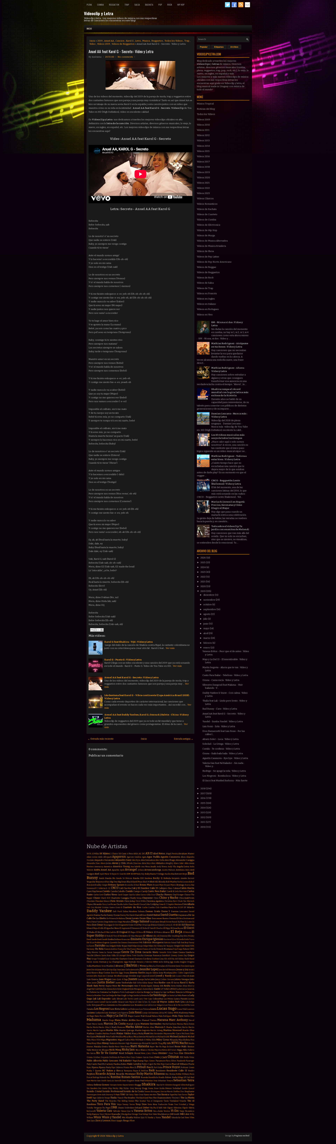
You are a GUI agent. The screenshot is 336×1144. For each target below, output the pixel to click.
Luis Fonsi (135, 1012)
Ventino (167, 1111)
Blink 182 (154, 881)
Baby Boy (140, 874)
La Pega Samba (133, 995)
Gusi (107, 959)
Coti (88, 907)
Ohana (154, 1053)
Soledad (177, 1088)
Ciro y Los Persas (109, 904)
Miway (105, 1043)
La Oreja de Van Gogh (116, 995)
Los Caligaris (158, 1005)
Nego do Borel (168, 1047)
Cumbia (100, 4)
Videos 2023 (203, 193)
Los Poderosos (133, 1009)
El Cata (150, 928)
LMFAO (173, 989)
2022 (203, 576)
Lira (182, 1001)
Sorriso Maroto (166, 1091)
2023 (203, 572)
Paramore (161, 1060)
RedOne (144, 1071)
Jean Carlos (126, 969)
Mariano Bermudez (151, 1023)
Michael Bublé (163, 1037)
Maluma (94, 1020)
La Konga (145, 992)
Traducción (162, 1104)
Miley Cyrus (162, 1039)
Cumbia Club (153, 907)
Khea (185, 986)
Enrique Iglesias (152, 939)
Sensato (113, 1085)
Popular (204, 47)
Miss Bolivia (184, 1040)
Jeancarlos (135, 969)
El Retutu (187, 932)
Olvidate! (163, 1053)
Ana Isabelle (136, 866)
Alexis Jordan (105, 863)
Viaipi (182, 1111)
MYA (176, 1012)
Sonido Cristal (94, 1091)
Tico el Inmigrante (155, 1101)
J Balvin (130, 965)
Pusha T (90, 1071)
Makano (155, 1016)
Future (186, 949)
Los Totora (144, 1009)
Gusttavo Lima (158, 959)
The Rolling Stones (125, 1101)
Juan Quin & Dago (120, 979)
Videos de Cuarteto (207, 214)
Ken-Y (137, 986)
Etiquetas (219, 47)
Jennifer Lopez (149, 969)
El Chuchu (158, 928)
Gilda (113, 955)
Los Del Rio (185, 1005)
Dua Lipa (146, 925)
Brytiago (180, 885)
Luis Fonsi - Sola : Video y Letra (218, 726)
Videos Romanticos (207, 204)
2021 (203, 581)
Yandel (166, 1117)
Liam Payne (129, 1002)
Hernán (132, 962)
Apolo (122, 870)
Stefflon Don (178, 1091)
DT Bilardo (189, 907)
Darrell (138, 915)
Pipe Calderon (117, 1067)
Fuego (179, 949)
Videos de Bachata (206, 209)
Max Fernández (156, 1033)
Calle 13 (154, 888)
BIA (125, 874)
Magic (91, 1016)
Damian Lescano (179, 911)
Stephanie (189, 1091)
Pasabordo (181, 1061)
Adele (100, 857)
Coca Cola (144, 904)
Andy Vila (172, 866)
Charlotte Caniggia (120, 898)
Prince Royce (171, 1067)
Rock (169, 4)
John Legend (184, 973)
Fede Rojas (121, 946)
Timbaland (174, 1101)
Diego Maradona (124, 922)
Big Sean (122, 881)
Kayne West (111, 986)
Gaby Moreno (92, 952)
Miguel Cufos (124, 1040)
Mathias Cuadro (94, 1033)
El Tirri (114, 936)
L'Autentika (146, 989)
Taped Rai (174, 1095)
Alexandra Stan (93, 863)
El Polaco (148, 932)
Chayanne (147, 898)
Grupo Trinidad (97, 959)
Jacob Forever (169, 966)
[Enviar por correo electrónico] (92, 630)
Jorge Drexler (129, 976)
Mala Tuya (177, 1016)
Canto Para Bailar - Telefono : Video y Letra (225, 675)
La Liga (163, 992)
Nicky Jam (128, 1049)
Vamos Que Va (127, 1111)
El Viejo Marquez (136, 936)
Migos (103, 1040)
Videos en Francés (207, 293)
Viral (140, 1114)
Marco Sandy (97, 1024)
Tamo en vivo (150, 1094)
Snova (150, 1088)
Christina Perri (170, 901)
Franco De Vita (124, 949)
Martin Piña (112, 1030)
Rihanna (159, 1073)
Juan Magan (105, 979)
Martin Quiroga (126, 1030)
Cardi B (170, 891)
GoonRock (166, 955)
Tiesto (166, 1101)
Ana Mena (145, 866)
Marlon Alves (148, 1027)
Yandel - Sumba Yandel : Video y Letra (222, 721)
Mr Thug (159, 1043)
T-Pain (117, 1094)
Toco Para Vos (106, 1104)
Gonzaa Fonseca (152, 955)
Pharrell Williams (180, 1064)
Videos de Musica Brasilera (211, 246)
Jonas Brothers (115, 976)
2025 (203, 562)
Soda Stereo (165, 1088)
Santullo (118, 1081)
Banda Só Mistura (124, 878)
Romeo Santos (130, 1077)
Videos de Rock (205, 277)
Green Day (182, 955)
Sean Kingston (128, 1081)
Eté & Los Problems (94, 942)
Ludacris (99, 1012)
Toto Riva (152, 1104)
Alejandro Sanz (123, 860)
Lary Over (143, 999)
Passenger (190, 1061)
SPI (185, 1077)
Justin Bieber (106, 982)
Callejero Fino (165, 888)
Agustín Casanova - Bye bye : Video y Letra (225, 758)
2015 (203, 803)
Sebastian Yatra (183, 1080)
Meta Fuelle (110, 1037)
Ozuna (173, 1057)
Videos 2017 (203, 161)
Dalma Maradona (130, 911)
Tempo (107, 1098)
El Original (122, 932)
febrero (207, 643)
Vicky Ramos (93, 1114)
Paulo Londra (134, 1064)
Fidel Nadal (185, 946)
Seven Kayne (122, 1085)
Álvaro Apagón (117, 1121)
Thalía (113, 1097)
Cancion (119, 40)
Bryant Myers (170, 885)
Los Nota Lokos (118, 1009)
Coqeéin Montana (174, 904)
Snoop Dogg (141, 1088)
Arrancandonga (152, 869)
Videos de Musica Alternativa (212, 240)
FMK (140, 942)
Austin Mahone (168, 870)
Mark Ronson (118, 1027)
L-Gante (156, 989)
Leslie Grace (117, 1002)
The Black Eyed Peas (144, 1098)
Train (170, 1104)
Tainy (131, 1095)
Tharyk (120, 1098)
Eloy (181, 936)
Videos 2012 (203, 135)
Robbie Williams (182, 1074)
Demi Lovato (132, 918)
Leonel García (105, 1002)
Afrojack (107, 857)
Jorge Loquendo (143, 976)
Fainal (173, 942)
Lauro (96, 1002)
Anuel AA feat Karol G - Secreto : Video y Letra (121, 51)
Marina (180, 1024)
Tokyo (119, 1104)
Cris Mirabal (96, 907)
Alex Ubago (169, 860)
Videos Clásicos (205, 198)
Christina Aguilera (155, 901)
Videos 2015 (203, 151)
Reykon (91, 1074)
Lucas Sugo (167, 1008)
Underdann (129, 1108)
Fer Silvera (158, 946)
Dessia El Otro (176, 918)
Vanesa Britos (143, 1110)
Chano (96, 898)
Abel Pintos (159, 853)
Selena (90, 1085)
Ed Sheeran (188, 924)
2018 (203, 788)
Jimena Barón (137, 972)
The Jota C (176, 1098)
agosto (207, 614)
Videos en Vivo (205, 314)
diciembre (209, 595)
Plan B (149, 1067)
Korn (115, 989)
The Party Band (95, 1100)
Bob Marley (171, 881)
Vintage (135, 1114)
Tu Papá (106, 1107)
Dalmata (141, 911)
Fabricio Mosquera (153, 942)
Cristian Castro (108, 907)
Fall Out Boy (182, 942)
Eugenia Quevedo (110, 942)
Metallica (119, 1037)
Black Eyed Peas (134, 881)
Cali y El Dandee (140, 888)
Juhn (153, 979)
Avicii (187, 870)
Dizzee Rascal (171, 922)
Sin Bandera (92, 1088)
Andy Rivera (162, 866)
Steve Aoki (101, 1095)
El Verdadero (123, 936)
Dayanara (183, 915)
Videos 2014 (203, 146)
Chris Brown (116, 901)
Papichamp (138, 1060)
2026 (203, 557)
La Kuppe (155, 992)
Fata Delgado (111, 946)
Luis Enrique (110, 1012)
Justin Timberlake (124, 982)
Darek (132, 915)
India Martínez (94, 966)
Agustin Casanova (170, 857)
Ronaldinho (153, 1077)
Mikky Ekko (151, 1040)
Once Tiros (173, 1053)
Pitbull (141, 1067)
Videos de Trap (205, 288)
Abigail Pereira (172, 854)
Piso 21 (133, 1067)
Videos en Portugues (208, 309)
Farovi (91, 946)
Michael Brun (151, 1037)
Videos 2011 (203, 130)
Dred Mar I (138, 925)
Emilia (111, 939)
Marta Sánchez (173, 1027)
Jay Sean (117, 969)
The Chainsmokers (162, 1098)
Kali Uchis (137, 983)
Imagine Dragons (187, 962)
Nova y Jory (146, 1053)
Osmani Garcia (142, 1057)
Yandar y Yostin (154, 1117)
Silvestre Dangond (172, 1085)
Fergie (177, 946)
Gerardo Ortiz (165, 952)
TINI (122, 1094)
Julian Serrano (168, 979)
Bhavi (107, 882)
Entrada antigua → (183, 738)
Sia (157, 1085)
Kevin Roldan (176, 986)
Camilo (129, 891)
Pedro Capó (147, 1064)
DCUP (180, 907)
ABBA (135, 854)
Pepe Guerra (166, 1064)
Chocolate (91, 901)
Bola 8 (191, 882)
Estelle (181, 939)
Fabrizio (167, 942)
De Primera (111, 918)
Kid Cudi (95, 989)
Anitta (97, 869)
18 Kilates (105, 853)
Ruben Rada (171, 1077)
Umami (121, 1108)
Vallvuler (116, 1111)
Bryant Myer (158, 885)
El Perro (139, 932)
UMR (114, 1107)
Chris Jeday (129, 901)
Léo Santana (153, 1013)
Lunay (145, 1013)
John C (176, 973)
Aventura (180, 870)
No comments (125, 57)
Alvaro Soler (179, 863)
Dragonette (123, 925)
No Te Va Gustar (107, 1053)
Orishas (96, 1057)
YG (146, 1117)
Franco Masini (136, 949)
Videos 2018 (203, 167)
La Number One (98, 995)
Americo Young (121, 866)
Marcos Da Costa (115, 1023)
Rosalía (161, 1077)
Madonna (183, 1012)
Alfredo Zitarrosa (134, 863)
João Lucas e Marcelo (181, 976)
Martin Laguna (99, 1030)
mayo (206, 628)
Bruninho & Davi (132, 885)
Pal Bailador (125, 1060)
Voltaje (145, 1114)
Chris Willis (141, 901)
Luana (153, 1009)
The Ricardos (110, 1101)
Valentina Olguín (181, 1108)
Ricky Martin (144, 1073)
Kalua (144, 983)
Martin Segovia (142, 1030)
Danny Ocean (113, 915)
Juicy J (158, 979)
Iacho (161, 962)
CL (109, 888)
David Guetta (169, 914)
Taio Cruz (139, 1094)
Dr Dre (115, 925)
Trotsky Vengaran (94, 1108)
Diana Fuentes (97, 922)
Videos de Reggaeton (123, 44)
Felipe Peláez (148, 946)
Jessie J (191, 969)
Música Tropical (205, 103)
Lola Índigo (189, 1002)
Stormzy (109, 1095)
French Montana (164, 949)
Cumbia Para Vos (168, 907)
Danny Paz (124, 915)
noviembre (209, 599)
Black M (146, 882)
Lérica (161, 1013)
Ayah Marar (105, 874)
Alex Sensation (148, 860)
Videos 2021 (203, 182)
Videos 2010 (203, 124)
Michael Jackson (178, 1036)
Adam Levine (92, 857)
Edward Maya (92, 928)
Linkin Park (174, 1001)
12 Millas (95, 854)
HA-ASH (168, 959)
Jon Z (105, 976)
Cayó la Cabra (134, 895)
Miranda (174, 1040)
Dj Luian (188, 922)
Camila (106, 891)
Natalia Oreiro (101, 1046)
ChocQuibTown (186, 898)
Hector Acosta (92, 962)
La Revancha (144, 995)
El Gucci (189, 928)
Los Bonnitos (137, 1005)
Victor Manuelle (112, 1114)
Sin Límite (102, 1088)
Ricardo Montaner (126, 1074)
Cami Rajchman (94, 891)
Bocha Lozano (183, 882)
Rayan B (137, 1071)
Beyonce (100, 881)
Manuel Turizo (149, 1020)
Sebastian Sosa (151, 1081)
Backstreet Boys (179, 874)
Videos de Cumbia (206, 219)
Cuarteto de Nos (132, 907)
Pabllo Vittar (189, 1057)
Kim (105, 989)
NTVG (175, 1043)
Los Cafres (148, 1005)
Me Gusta (91, 1036)
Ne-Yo (159, 1046)
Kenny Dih (158, 986)
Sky (121, 1088)
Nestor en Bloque (100, 1050)
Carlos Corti (98, 895)
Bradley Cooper (101, 885)
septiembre (209, 609)
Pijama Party (105, 1067)
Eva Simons (122, 942)
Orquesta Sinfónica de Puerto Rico (115, 1057)
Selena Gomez (102, 1084)
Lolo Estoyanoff (95, 1005)
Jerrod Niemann (169, 969)
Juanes (132, 979)
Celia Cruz (150, 895)
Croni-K (118, 907)
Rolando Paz (105, 1077)
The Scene (140, 1101)
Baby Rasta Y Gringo (154, 874)
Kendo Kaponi (147, 986)
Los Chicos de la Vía (172, 1005)
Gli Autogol (120, 955)
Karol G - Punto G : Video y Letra (123, 659)
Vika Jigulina (126, 1114)
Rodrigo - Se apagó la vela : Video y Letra (224, 771)
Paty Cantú (92, 1064)
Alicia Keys (146, 863)
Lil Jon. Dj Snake (149, 1002)
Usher (146, 1107)
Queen (98, 1070)
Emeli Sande (92, 939)
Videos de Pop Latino (208, 256)
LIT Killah (165, 989)
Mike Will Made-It (138, 1040)
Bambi (101, 878)
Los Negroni (102, 1008)
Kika (101, 989)
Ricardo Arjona (105, 1073)
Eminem (136, 939)
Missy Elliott (97, 1043)
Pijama (95, 1067)
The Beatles (129, 1098)
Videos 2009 (203, 119)
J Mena (142, 965)
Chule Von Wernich (186, 901)
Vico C (102, 1114)
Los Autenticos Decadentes (116, 1005)
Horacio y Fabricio (144, 962)
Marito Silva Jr (105, 1027)
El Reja (176, 932)
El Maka (90, 932)
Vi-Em (175, 1110)
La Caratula (189, 989)
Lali (94, 998)
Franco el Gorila (149, 949)
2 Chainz (114, 854)
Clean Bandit (133, 904)
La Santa (170, 995)
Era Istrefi (168, 939)
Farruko (100, 945)
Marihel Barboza (169, 1024)
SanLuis (110, 1081)
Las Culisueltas (155, 998)
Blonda (161, 881)
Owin (151, 1057)
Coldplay (154, 904)
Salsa (137, 4)
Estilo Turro (189, 939)
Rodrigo (96, 1077)
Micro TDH (96, 1040)
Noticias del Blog (206, 109)
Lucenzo (190, 1009)
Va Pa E (154, 1107)
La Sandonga (158, 995)
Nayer (152, 1047)
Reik (152, 1070)
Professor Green (187, 1067)
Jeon (161, 969)
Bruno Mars (146, 884)
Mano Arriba (128, 1020)
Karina (176, 983)
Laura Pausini (180, 998)
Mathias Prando (109, 1033)
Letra (138, 40)
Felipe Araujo (137, 946)
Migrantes (111, 1039)
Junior (94, 983)
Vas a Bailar (158, 1111)
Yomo (187, 1117)
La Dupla (112, 992)
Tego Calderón (98, 1098)
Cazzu (143, 895)
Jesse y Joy (182, 969)
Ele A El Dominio (160, 936)
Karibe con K (166, 982)
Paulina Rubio (120, 1064)
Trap (126, 4)
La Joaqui (129, 992)
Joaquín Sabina (152, 973)
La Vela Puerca (181, 995)
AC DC (142, 853)
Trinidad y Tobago (186, 1104)
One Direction (186, 1053)
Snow (156, 1088)
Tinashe (182, 1101)
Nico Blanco (141, 1050)
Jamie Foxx (180, 966)
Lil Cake (138, 1002)
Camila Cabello (117, 891)
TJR (127, 1095)
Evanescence (133, 942)
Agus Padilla (153, 857)
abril (206, 633)
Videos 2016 (203, 156)
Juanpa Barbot (144, 979)
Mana (118, 1020)
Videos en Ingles (206, 298)
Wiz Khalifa (127, 1117)
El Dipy (166, 928)
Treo (176, 1104)
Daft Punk (117, 911)
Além (186, 863)
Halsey (181, 959)
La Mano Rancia (175, 992)
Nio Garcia (91, 1053)
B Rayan (113, 874)
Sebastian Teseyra (165, 1081)
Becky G (157, 878)
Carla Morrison (180, 891)
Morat (145, 1043)
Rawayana (128, 1071)
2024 (203, 567)
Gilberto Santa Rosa (102, 955)
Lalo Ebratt (117, 998)
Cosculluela (188, 904)
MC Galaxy (169, 1013)
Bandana (148, 878)
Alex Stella (159, 860)
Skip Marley (113, 1088)
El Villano (148, 935)
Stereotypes (92, 1095)
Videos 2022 (203, 188)
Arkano (141, 870)
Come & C (163, 904)
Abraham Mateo (186, 853)
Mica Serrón (139, 1036)
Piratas (126, 1067)
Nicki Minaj (115, 1049)
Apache (115, 870)
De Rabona (120, 918)
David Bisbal (153, 915)
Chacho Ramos (164, 894)
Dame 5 (165, 911)
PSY (181, 1057)
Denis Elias (145, 918)
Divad (162, 921)
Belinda (167, 878)
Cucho (145, 907)
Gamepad (117, 952)
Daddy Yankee (99, 911)
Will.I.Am (184, 1114)
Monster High (124, 1043)
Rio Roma (170, 1074)
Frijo (175, 949)
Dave (144, 915)
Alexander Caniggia (185, 860)
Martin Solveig (156, 1030)
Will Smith (174, 1114)
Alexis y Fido (119, 863)
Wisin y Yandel (111, 1117)
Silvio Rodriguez (187, 1085)
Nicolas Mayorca (155, 1050)
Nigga (179, 1050)
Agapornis (119, 856)
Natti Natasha (140, 1046)
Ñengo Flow (129, 1120)
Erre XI (175, 939)
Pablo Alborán (94, 1060)
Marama (162, 1020)
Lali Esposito (104, 998)
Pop (160, 4)
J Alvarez (119, 965)
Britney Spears (116, 884)
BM (128, 874)
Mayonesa (168, 1033)
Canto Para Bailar (157, 891)
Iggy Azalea (175, 962)
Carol (120, 895)
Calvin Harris (187, 888)
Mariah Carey (133, 1024)
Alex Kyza (136, 860)
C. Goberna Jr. (102, 888)
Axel (96, 873)
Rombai (116, 1077)
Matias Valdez (123, 1033)
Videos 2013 (203, 140)
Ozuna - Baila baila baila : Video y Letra (222, 753)
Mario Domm (189, 1024)
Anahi (153, 866)
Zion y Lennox (102, 1120)
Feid (130, 946)
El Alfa (100, 928)
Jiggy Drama (124, 973)
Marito (95, 1027)
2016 (203, 798)
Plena (89, 4)
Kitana (110, 989)
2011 (203, 822)
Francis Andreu (110, 949)
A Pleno (130, 854)
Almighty (169, 863)
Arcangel (131, 869)
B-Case (120, 874)
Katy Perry (99, 985)
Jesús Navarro (92, 973)
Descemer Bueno (160, 918)
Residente (161, 1070)
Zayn (93, 1121)
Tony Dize (140, 1104)
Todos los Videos (173, 40)
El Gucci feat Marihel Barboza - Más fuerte (224, 780)
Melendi (100, 1036)
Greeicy (174, 955)
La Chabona (91, 992)
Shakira (149, 1084)
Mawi (146, 1033)
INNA (155, 962)
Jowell (152, 976)
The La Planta (187, 1097)
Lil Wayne (162, 1001)
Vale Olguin (168, 1108)
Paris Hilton (171, 1061)
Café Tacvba (125, 888)
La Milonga (187, 992)
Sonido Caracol (188, 1088)
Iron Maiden (108, 966)
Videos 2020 (203, 177)
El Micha (99, 932)
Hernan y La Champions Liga (113, 962)
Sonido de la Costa (133, 1091)
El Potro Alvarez (162, 932)
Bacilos (168, 874)
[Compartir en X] (98, 630)
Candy (144, 891)
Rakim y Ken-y (114, 1070)
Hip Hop (180, 4)
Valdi (160, 1108)
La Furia (121, 992)
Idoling (166, 962)
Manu (138, 1020)
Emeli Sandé (102, 939)
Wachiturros (163, 1114)
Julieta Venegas (182, 979)
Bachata (149, 4)
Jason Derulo (92, 969)
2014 (203, 807)
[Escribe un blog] (95, 630)
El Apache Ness (111, 928)
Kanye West (153, 983)
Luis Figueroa (122, 1013)
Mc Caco (176, 1033)
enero (207, 647)
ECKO (178, 925)
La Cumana (102, 992)
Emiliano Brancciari (122, 939)
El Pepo (132, 932)
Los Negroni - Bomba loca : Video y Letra (224, 775)
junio (206, 623)
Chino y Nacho (168, 897)
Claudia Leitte (122, 904)
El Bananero (135, 928)
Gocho (140, 955)
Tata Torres (182, 1095)
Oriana (90, 1057)
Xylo (142, 1117)
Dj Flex (181, 921)
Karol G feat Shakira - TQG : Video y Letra (128, 642)
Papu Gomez (149, 1061)
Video (92, 44)
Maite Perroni (100, 1016)
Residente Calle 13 (176, 1070)
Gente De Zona (131, 952)
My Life (167, 1043)
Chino (156, 898)
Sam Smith (101, 1081)
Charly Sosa (135, 898)
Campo (137, 891)
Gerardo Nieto (150, 952)
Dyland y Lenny (164, 925)
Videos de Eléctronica (208, 225)
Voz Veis (153, 1114)
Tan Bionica (163, 1094)
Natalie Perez (114, 1047)
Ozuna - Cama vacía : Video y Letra (220, 680)
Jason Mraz (102, 969)
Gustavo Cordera (142, 958)
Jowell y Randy (164, 975)
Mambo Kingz (108, 1020)
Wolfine (137, 1117)
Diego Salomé (140, 921)
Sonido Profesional (112, 1091)
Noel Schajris (126, 1053)
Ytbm (192, 1117)
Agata (144, 857)
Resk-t (191, 1070)
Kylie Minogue (135, 989)
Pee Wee (157, 1064)
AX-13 (148, 853)
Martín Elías (188, 1030)
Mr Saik (151, 1043)
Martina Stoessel (172, 1030)
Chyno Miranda (94, 904)
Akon (183, 857)
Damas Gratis (152, 911)
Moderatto (114, 1043)
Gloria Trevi (131, 955)
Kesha (167, 985)
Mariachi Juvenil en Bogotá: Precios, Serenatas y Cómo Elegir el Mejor (228, 504)
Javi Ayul (110, 969)
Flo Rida (99, 949)
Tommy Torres (128, 1104)
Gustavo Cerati (126, 958)
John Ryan (98, 976)
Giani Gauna (178, 952)
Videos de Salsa (205, 283)
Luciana (91, 1012)
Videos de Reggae (206, 267)
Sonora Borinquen (152, 1091)
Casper (125, 895)
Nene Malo (180, 1046)
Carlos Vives (110, 894)
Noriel (137, 1053)
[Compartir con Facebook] (102, 630)
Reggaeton (114, 4)
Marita (89, 1027)
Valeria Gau (104, 1110)
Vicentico (189, 1111)
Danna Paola (100, 915)
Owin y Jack (160, 1057)
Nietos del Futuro (169, 1050)
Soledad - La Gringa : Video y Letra (220, 744)
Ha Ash (175, 959)
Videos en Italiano (206, 304)
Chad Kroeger (178, 895)
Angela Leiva (183, 866)
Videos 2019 (103, 44)
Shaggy (137, 1085)
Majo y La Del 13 (117, 1015)
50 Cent (122, 853)
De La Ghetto (99, 918)
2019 (100, 40)
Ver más (170, 648)
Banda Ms (110, 878)
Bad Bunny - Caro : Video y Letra (219, 708)
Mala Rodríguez (165, 1016)
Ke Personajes (126, 985)
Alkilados (160, 863)
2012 (203, 817)
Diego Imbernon (110, 922)
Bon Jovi (91, 885)
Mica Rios (128, 1036)
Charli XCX (105, 898)
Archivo (234, 47)
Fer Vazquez (168, 946)
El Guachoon (176, 928)
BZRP (133, 874)
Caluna (176, 888)
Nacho (184, 1043)
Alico (153, 863)
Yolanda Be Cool (177, 1117)
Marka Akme (134, 1027)
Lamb (136, 999)
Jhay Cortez (104, 972)
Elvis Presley (189, 936)
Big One (113, 881)
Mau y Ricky (137, 1033)
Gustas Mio (114, 959)
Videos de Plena (205, 251)
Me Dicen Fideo (188, 1033)
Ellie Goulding (173, 936)
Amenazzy (98, 866)
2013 (203, 812)
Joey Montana (166, 972)
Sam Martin (92, 1081)
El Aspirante (125, 928)
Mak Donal (146, 1016)
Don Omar (97, 924)
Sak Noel (190, 1077)
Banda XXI (138, 878)
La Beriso (180, 989)
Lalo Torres (128, 999)
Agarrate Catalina (134, 857)
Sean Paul (139, 1080)
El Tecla (107, 936)
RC (103, 1070)
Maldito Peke (189, 1016)
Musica (146, 40)
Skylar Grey (128, 1088)
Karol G (130, 40)
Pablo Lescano (110, 1060)
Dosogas (108, 925)
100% (89, 854)
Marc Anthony (178, 1020)
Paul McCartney (105, 1064)
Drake (131, 925)
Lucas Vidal (182, 1009)
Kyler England (123, 989)
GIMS (192, 949)
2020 (203, 586)
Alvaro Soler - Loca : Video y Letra (220, 739)
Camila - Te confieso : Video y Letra (221, 748)
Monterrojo (136, 1043)
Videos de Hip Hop (207, 230)
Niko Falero (188, 1050)
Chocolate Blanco (102, 901)
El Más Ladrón (110, 932)
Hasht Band (189, 959)
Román (144, 1077)
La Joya (137, 992)
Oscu (133, 1057)
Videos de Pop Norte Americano (214, 262)
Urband (138, 1107)
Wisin (97, 1117)
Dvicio (154, 925)
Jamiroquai (189, 966)
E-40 (173, 925)
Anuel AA (109, 40)
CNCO (114, 888)
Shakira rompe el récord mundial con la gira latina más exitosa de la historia (229, 392)
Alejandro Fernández (104, 860)
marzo (207, 638)
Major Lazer (134, 1016)
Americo (108, 866)
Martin (185, 1027)
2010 (203, 827)
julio (205, 618)
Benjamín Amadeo (179, 878)
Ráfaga (180, 1077)
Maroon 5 (160, 1027)
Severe (131, 1085)
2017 (203, 793)
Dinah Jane (154, 922)
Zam (88, 1121)
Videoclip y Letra (98, 13)
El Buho (144, 928)
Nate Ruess (125, 1047)
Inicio (89, 28)
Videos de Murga (206, 235)
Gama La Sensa (105, 952)
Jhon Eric (115, 973)
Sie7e (162, 1085)
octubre (207, 604)
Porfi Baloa (158, 1067)
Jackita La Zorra (154, 966)
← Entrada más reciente (101, 738)
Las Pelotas (168, 999)
